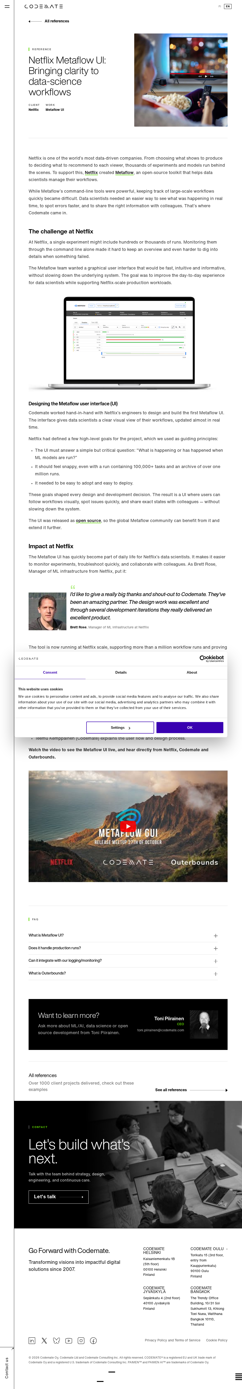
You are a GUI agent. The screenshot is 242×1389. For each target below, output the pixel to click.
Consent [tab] (50, 672)
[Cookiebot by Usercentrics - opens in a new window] (203, 658)
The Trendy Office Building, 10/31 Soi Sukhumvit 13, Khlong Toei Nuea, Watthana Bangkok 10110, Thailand (207, 1312)
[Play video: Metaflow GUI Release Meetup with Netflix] (128, 826)
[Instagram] (81, 1340)
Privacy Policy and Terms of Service (172, 1340)
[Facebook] (93, 1340)
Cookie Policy (217, 1340)
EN (228, 6)
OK (190, 728)
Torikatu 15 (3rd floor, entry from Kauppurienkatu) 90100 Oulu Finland (207, 1266)
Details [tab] (121, 672)
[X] (44, 1340)
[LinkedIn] (32, 1340)
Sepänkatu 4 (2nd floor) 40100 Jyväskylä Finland (161, 1304)
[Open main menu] (7, 6)
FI (220, 6)
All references (57, 21)
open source (88, 521)
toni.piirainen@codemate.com (160, 1030)
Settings (118, 728)
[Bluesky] (56, 1340)
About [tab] (192, 672)
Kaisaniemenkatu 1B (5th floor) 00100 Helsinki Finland (159, 1267)
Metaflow (124, 173)
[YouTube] (68, 1340)
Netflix (91, 173)
